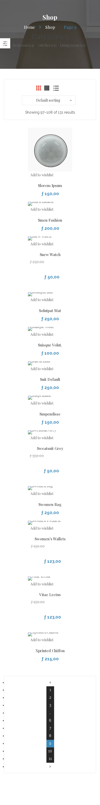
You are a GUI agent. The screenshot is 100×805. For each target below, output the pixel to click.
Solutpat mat (50, 310)
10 (50, 751)
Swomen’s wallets (50, 538)
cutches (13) (47, 45)
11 (50, 759)
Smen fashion (50, 220)
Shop (50, 27)
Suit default (50, 379)
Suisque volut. (50, 344)
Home (29, 27)
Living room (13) (72, 45)
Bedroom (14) (23, 45)
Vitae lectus (50, 594)
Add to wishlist (41, 174)
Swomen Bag (50, 504)
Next (50, 766)
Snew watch (50, 254)
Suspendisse (50, 414)
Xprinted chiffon (50, 650)
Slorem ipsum (50, 185)
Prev (50, 682)
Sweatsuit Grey (50, 448)
